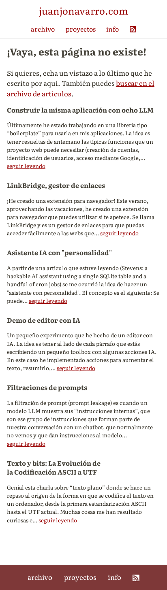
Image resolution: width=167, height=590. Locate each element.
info (112, 29)
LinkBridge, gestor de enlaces (56, 185)
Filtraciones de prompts (47, 387)
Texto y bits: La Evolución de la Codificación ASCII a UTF (54, 467)
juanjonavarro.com (83, 10)
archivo (43, 29)
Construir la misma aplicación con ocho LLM (80, 110)
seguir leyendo (26, 166)
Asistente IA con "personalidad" (59, 252)
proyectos (81, 29)
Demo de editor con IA (43, 320)
